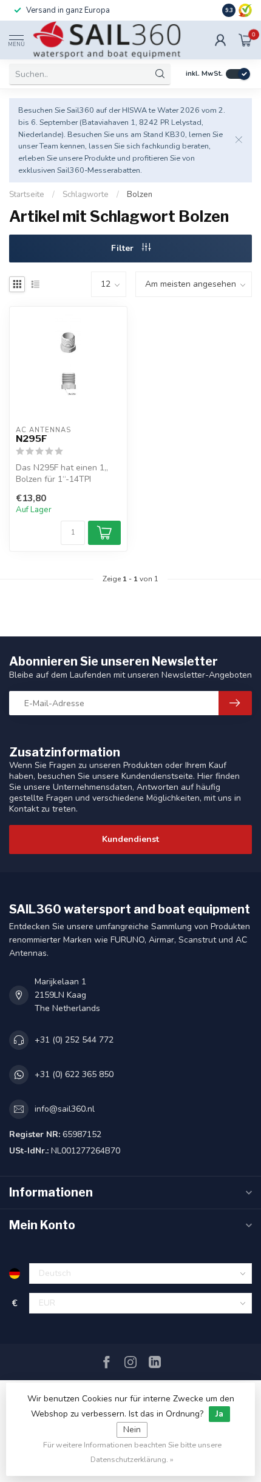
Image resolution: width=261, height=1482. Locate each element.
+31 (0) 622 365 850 (74, 1074)
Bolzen (139, 194)
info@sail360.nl (65, 1109)
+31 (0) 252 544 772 (74, 1040)
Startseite (26, 194)
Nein (132, 1429)
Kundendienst (130, 839)
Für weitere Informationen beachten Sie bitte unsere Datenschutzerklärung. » (132, 1452)
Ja (219, 1414)
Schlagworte (86, 194)
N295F (31, 438)
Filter (123, 248)
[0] (245, 40)
